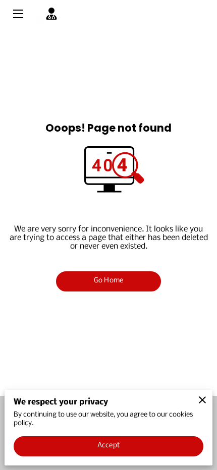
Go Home (108, 280)
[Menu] (17, 14)
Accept (108, 445)
